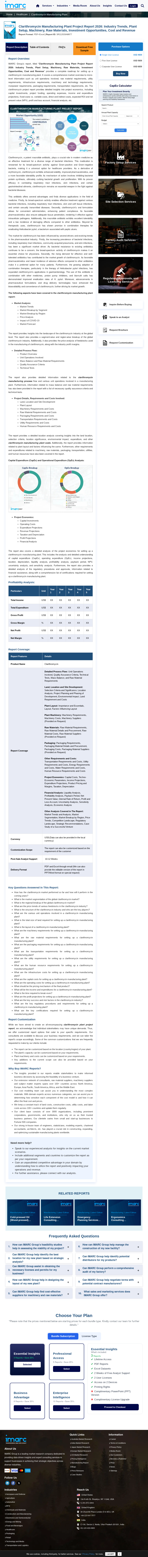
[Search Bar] (142, 5)
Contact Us (121, 5)
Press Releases (77, 1471)
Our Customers (116, 1455)
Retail (8, 1538)
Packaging (10, 1534)
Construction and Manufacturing (18, 1514)
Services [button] (47, 5)
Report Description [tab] (17, 47)
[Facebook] (13, 1483)
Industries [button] (63, 5)
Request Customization (121, 342)
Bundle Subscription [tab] (63, 1336)
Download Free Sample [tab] (84, 49)
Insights (107, 5)
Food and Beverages (14, 1526)
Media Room (80, 5)
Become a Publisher (118, 1459)
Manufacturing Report (79, 1463)
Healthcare (10, 1530)
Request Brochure (118, 330)
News (112, 1467)
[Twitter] (19, 1483)
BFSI (8, 1506)
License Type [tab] (89, 1336)
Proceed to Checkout (114, 1407)
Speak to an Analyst (119, 317)
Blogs (73, 1467)
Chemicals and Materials (16, 1510)
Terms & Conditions (118, 1443)
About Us (95, 5)
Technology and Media (15, 1541)
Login (133, 6)
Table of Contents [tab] (39, 47)
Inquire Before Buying (120, 304)
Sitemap (113, 1471)
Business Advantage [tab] (24, 1397)
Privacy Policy (88, 1554)
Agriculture (10, 1498)
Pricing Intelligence (78, 1459)
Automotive (10, 1502)
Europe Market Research (81, 1451)
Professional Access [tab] (63, 1357)
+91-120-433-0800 (87, 1528)
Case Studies (76, 1475)
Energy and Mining (13, 1522)
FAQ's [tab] (62, 47)
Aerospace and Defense (15, 1494)
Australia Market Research (81, 1439)
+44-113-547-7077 (88, 1516)
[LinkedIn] (7, 1483)
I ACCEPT (110, 1554)
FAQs (112, 1463)
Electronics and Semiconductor (18, 1518)
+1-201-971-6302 (87, 1503)
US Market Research (79, 1455)
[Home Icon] (38, 6)
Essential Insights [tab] (27, 1355)
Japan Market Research (80, 1447)
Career (113, 1439)
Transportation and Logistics (17, 1545)
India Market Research (80, 1443)
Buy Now (120, 73)
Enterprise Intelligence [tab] (63, 1397)
